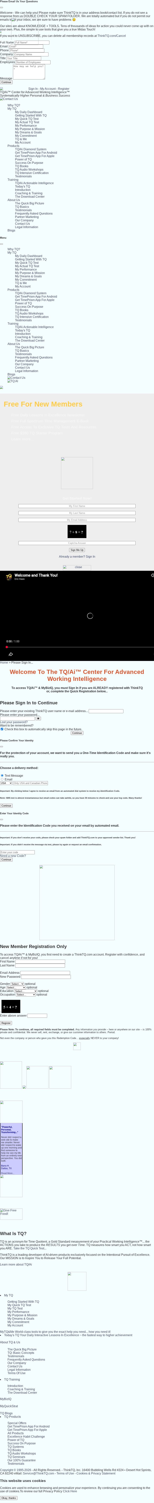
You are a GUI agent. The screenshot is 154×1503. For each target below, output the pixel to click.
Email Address (10, 972)
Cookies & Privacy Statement (95, 1473)
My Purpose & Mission (30, 129)
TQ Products (12, 1416)
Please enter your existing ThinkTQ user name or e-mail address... (44, 711)
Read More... (7, 1173)
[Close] (1, 7)
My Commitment (26, 135)
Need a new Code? (13, 855)
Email (8, 779)
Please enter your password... (19, 714)
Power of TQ (23, 159)
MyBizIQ (5, 1399)
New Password (10, 976)
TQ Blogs (6, 1413)
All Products (16, 1433)
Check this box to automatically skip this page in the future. (43, 729)
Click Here (70, 1491)
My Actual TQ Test (27, 122)
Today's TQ (22, 186)
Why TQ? (14, 105)
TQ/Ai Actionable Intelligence (34, 183)
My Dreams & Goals (28, 132)
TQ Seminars (16, 1456)
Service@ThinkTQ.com (38, 1473)
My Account (48, 88)
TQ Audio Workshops (29, 169)
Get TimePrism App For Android (36, 152)
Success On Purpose (29, 162)
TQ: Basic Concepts (21, 1352)
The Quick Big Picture (29, 203)
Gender (5, 983)
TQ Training (12, 1379)
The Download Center (30, 196)
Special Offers (17, 1423)
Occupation (7, 994)
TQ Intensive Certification (32, 173)
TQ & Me (21, 139)
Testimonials (23, 176)
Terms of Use (65, 1473)
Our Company (24, 220)
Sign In (33, 88)
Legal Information (26, 227)
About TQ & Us (10, 1342)
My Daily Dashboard (28, 112)
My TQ (8, 1295)
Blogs (11, 230)
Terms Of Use (17, 1373)
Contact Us (22, 223)
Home (4, 662)
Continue (6, 82)
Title (3, 58)
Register (63, 88)
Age (2, 987)
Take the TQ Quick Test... (29, 1248)
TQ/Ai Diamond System (30, 149)
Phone (4, 50)
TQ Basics (22, 206)
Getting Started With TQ (31, 115)
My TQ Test (15, 1308)
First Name (7, 961)
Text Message (14, 775)
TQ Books (21, 166)
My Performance (26, 125)
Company (6, 54)
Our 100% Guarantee (22, 1460)
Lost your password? (14, 722)
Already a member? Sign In (77, 556)
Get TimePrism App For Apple (34, 156)
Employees (7, 62)
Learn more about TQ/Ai (16, 1264)
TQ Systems (16, 1446)
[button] (12, 108)
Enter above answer (13, 1015)
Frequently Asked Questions (34, 213)
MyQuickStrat (9, 1406)
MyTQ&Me (55, 1331)
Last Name (7, 965)
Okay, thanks (9, 1498)
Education (7, 991)
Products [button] (13, 145)
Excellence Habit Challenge (26, 1436)
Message (6, 78)
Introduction (23, 189)
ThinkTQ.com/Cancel (111, 35)
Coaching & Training (28, 193)
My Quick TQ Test (26, 118)
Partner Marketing (27, 216)
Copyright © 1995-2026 (15, 1470)
